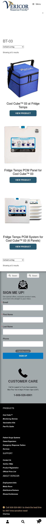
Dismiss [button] (6, 513)
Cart (35, 520)
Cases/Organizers (9, 441)
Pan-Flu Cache (8, 426)
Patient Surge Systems (11, 437)
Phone (6, 339)
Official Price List (9, 471)
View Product (23, 113)
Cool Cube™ (7, 415)
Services (6, 449)
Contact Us (7, 460)
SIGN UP (23, 355)
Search (23, 522)
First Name (8, 314)
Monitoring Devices (10, 419)
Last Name (8, 327)
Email (5, 302)
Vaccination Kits (9, 423)
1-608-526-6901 (23, 395)
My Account (7, 522)
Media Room (7, 486)
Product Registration (11, 468)
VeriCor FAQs (8, 464)
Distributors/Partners (11, 490)
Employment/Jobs (9, 483)
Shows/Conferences (10, 494)
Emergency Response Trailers (14, 445)
